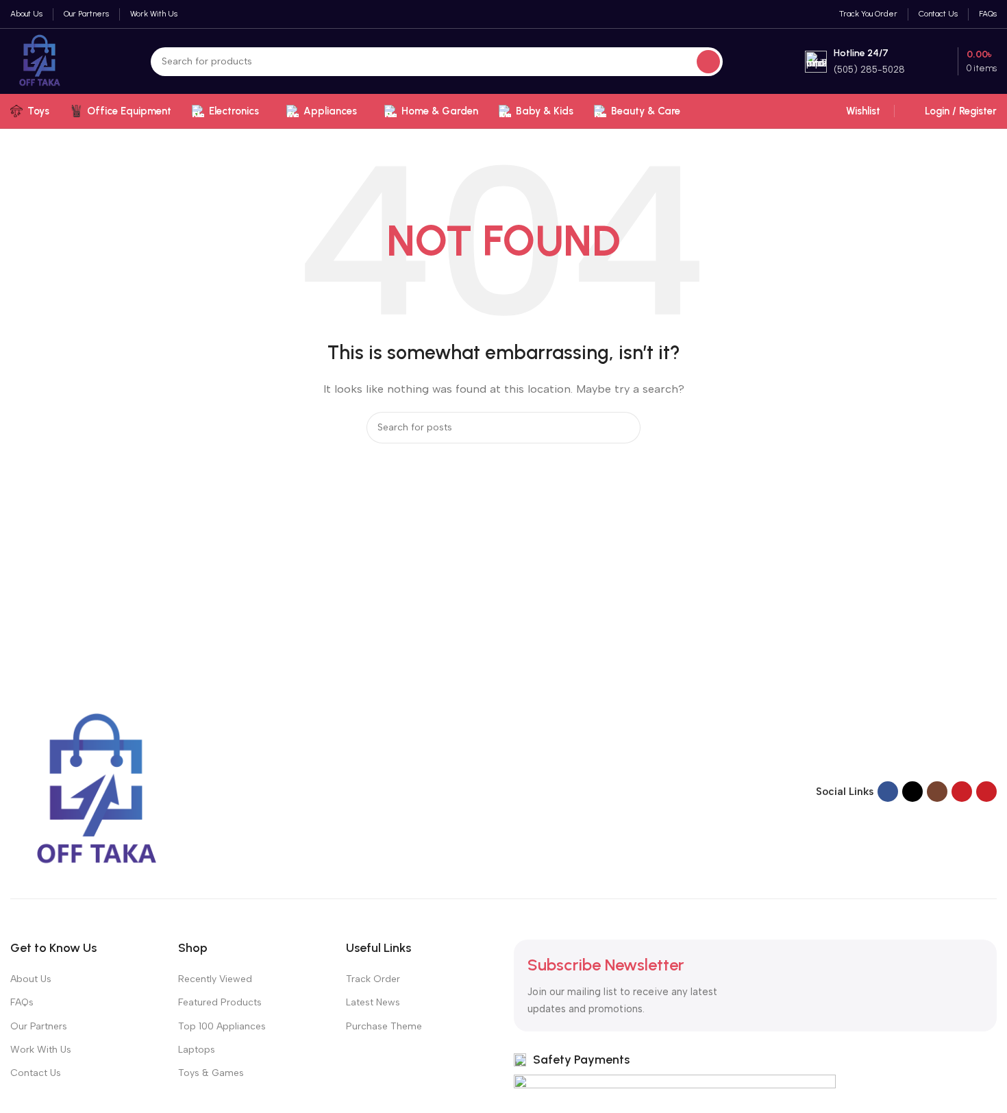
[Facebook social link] (888, 791)
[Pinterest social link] (986, 791)
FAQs (22, 1002)
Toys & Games (211, 1073)
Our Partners (38, 1026)
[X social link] (912, 791)
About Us (30, 979)
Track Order (373, 979)
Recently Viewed (215, 979)
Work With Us (40, 1049)
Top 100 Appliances (222, 1026)
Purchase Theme (384, 1026)
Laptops (196, 1049)
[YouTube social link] (962, 791)
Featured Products (220, 1002)
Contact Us (35, 1073)
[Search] (708, 61)
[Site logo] (39, 60)
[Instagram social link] (937, 791)
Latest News (373, 1002)
